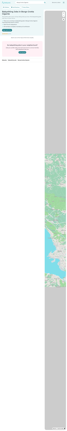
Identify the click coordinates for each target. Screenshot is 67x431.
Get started (22, 52)
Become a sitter (56, 2)
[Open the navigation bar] (63, 2)
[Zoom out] (63, 15)
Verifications (15, 7)
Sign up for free (7, 30)
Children (6, 7)
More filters (26, 7)
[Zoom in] (63, 13)
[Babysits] (6, 2)
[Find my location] (63, 19)
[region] (55, 220)
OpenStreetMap (60, 428)
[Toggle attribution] (64, 428)
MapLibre (54, 428)
